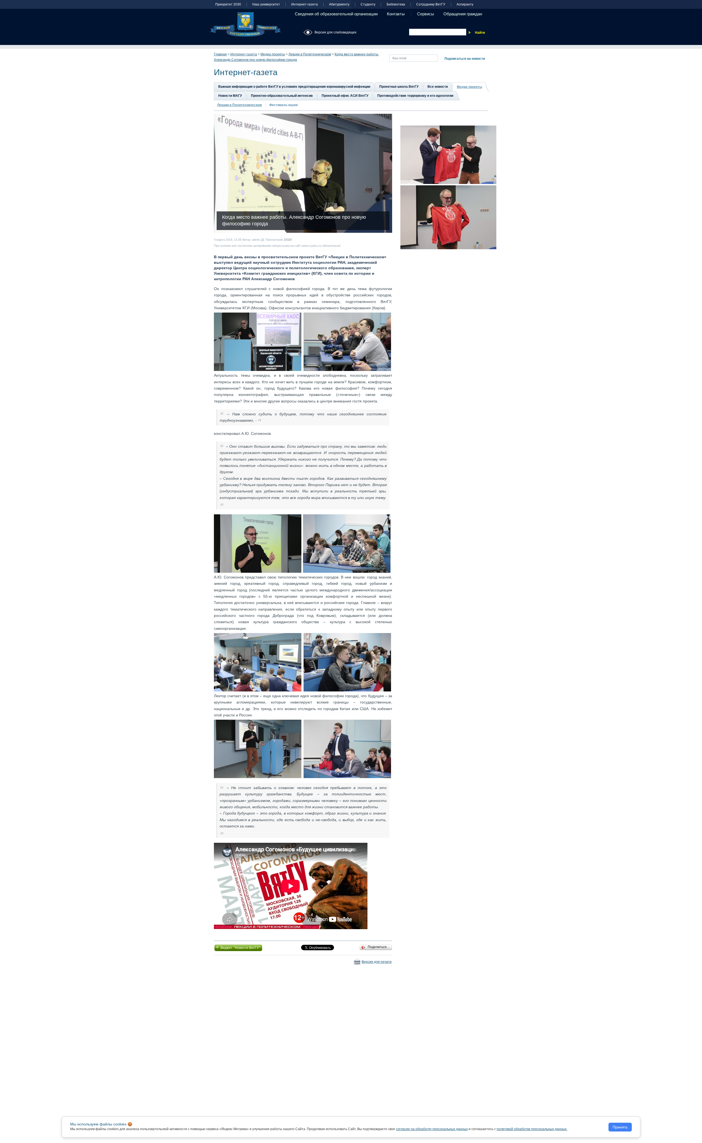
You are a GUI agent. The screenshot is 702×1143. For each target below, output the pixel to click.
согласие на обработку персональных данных (432, 1129)
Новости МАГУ (230, 96)
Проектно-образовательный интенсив (282, 96)
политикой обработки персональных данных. (532, 1129)
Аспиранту (465, 4)
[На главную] (245, 24)
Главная (220, 54)
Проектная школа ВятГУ (398, 87)
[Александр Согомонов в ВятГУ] (257, 341)
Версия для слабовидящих (335, 32)
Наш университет (266, 4)
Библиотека (396, 4)
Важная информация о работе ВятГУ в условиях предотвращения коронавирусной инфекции (294, 87)
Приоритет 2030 (228, 4)
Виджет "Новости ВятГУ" (238, 947)
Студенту (368, 4)
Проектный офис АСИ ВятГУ (345, 96)
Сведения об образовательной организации (336, 14)
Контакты (396, 14)
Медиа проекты (273, 54)
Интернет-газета (304, 4)
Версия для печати (377, 962)
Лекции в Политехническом (309, 54)
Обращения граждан (462, 14)
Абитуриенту (339, 4)
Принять (620, 1127)
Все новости (438, 87)
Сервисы (425, 14)
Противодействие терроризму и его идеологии (415, 96)
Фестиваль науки (283, 105)
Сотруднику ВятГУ (430, 4)
